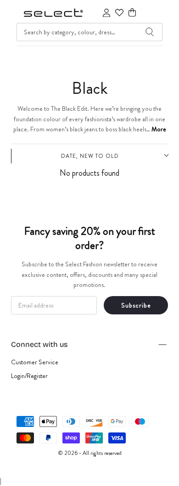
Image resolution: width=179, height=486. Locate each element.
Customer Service (34, 362)
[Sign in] (106, 13)
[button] (132, 12)
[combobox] (89, 32)
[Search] (149, 32)
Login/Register (29, 375)
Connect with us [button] (39, 344)
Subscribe (136, 305)
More (158, 129)
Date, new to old (90, 156)
